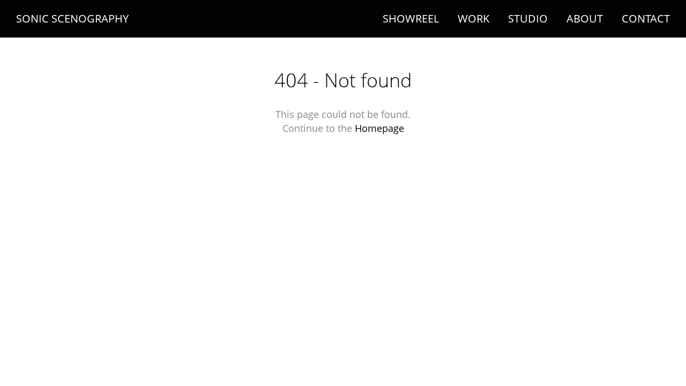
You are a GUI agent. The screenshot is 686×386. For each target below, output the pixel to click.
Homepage (379, 128)
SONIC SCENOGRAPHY (72, 18)
